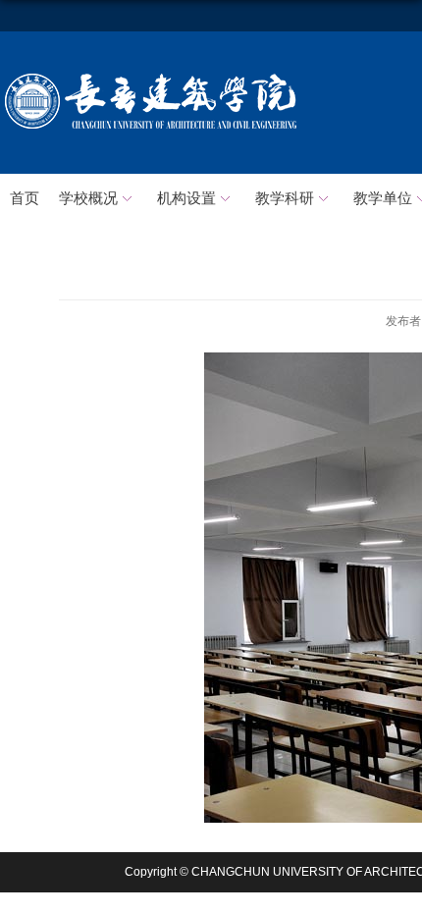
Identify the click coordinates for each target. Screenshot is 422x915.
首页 (24, 197)
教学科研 (284, 197)
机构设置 (186, 197)
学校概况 (88, 197)
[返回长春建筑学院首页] (151, 77)
